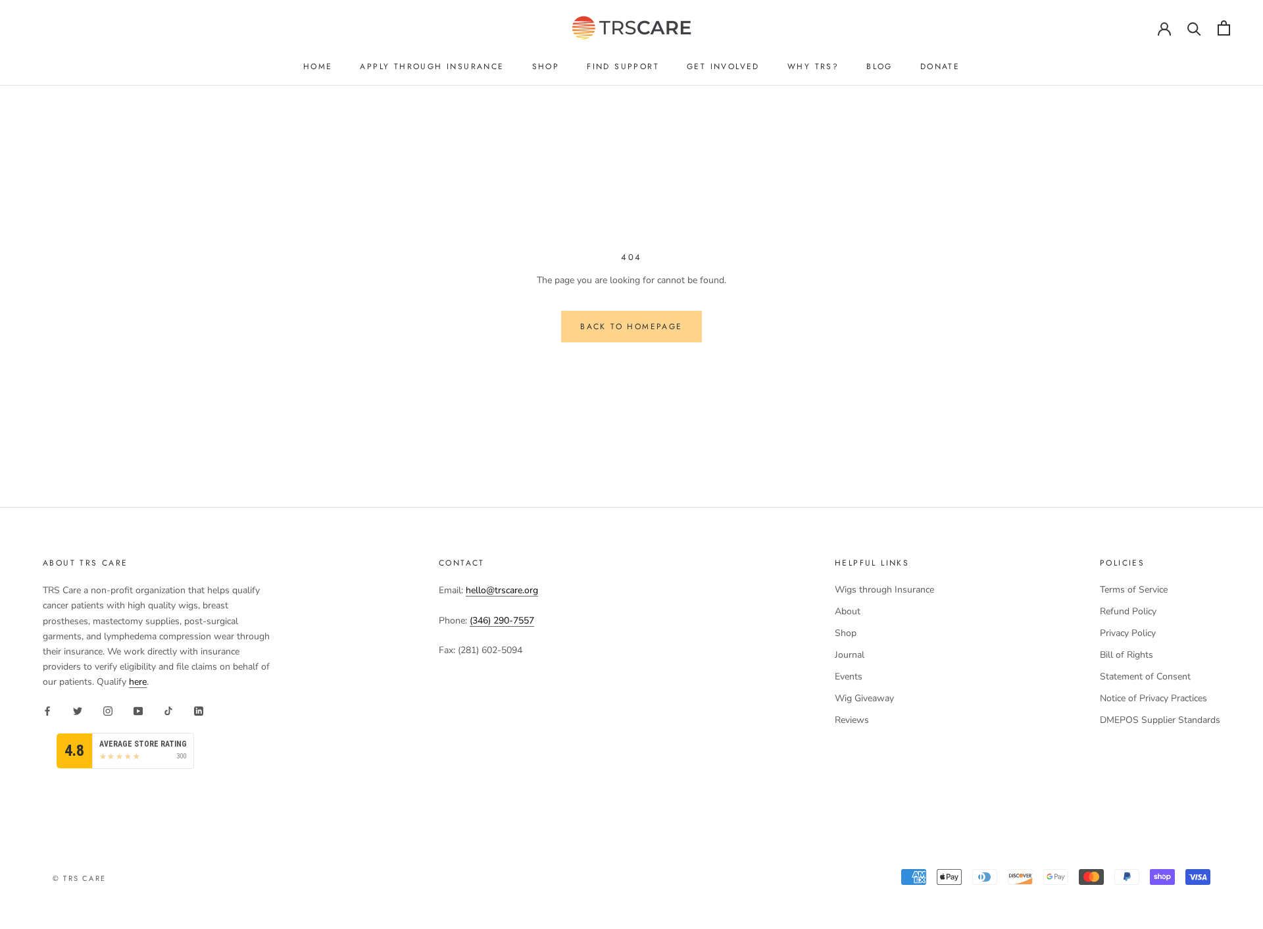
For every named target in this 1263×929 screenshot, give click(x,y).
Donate (940, 66)
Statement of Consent (1145, 676)
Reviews (852, 720)
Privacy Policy (1128, 633)
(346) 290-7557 (502, 620)
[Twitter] (77, 710)
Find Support (623, 66)
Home (318, 66)
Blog (879, 66)
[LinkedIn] (198, 710)
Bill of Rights (1126, 655)
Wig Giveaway (864, 698)
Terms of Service (1134, 589)
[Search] (1194, 28)
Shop (546, 66)
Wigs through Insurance (884, 589)
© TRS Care (79, 878)
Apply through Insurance (432, 66)
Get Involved (723, 66)
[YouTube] (138, 710)
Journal (849, 655)
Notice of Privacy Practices (1153, 698)
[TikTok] (168, 710)
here (138, 682)
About (847, 611)
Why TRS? (813, 66)
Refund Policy (1128, 611)
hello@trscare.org (502, 590)
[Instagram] (107, 710)
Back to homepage (631, 326)
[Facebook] (47, 710)
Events (848, 676)
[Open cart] (1224, 28)
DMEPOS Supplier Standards (1160, 720)
